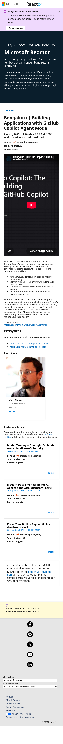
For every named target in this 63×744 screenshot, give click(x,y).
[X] (30, 646)
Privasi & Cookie (14, 703)
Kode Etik (10, 710)
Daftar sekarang (15, 28)
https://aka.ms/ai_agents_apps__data (28, 346)
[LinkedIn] (30, 666)
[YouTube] (30, 656)
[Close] (59, 11)
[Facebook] (30, 626)
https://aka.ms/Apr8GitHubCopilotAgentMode (26, 324)
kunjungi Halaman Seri (29, 573)
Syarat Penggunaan (15, 707)
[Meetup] (30, 636)
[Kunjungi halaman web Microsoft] (10, 4)
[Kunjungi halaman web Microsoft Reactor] (34, 4)
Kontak (9, 696)
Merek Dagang (13, 700)
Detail (51, 473)
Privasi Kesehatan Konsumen (20, 717)
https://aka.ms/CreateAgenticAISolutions (30, 343)
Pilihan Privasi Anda (21, 713)
